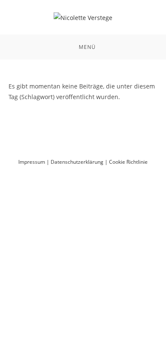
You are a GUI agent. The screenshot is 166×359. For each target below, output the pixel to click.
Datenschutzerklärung (77, 161)
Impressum (31, 161)
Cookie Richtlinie (128, 161)
